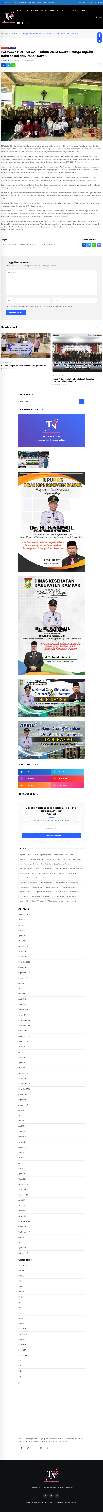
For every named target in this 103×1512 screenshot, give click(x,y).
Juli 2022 (21, 1158)
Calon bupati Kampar (53, 859)
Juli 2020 (21, 1200)
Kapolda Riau (72, 873)
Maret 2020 (22, 1211)
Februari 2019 (23, 1253)
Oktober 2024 (23, 1031)
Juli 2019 (21, 1242)
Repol (21, 901)
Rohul (20, 1371)
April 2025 (22, 999)
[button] (96, 327)
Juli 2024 (21, 1047)
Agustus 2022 (23, 1153)
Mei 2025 (21, 994)
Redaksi (6, 60)
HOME (19, 11)
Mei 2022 (21, 1168)
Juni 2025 (21, 988)
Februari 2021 (23, 1195)
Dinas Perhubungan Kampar (29, 864)
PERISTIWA (71, 11)
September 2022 (24, 1147)
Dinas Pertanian (46, 864)
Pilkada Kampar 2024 (52, 887)
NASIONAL (44, 11)
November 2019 (24, 1221)
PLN (55, 892)
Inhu (19, 1308)
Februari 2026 (23, 946)
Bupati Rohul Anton (36, 859)
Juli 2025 (21, 983)
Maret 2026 (22, 941)
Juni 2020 (21, 1205)
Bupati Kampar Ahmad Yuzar (63, 855)
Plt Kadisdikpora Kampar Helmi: (30, 896)
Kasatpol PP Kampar (26, 878)
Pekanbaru (22, 1339)
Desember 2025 (24, 957)
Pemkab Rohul (24, 887)
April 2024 (22, 1063)
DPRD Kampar (24, 873)
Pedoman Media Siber (49, 1488)
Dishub (37, 869)
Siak (19, 1376)
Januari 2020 (22, 1216)
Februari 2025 (23, 1010)
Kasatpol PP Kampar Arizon (45, 878)
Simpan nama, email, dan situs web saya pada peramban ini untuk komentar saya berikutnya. (41, 307)
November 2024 (24, 1026)
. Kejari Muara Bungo (9, 244)
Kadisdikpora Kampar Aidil (47, 873)
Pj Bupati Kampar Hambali (42, 892)
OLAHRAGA (83, 11)
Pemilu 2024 (34, 882)
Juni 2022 (21, 1163)
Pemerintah (23, 882)
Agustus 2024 (23, 1041)
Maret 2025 (22, 1004)
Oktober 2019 (23, 1227)
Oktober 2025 (23, 967)
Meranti (21, 1323)
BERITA (3, 362)
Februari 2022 (23, 1184)
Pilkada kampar (37, 887)
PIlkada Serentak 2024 (69, 887)
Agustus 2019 (23, 1237)
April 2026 (22, 936)
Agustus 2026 (23, 914)
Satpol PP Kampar (38, 901)
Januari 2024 (22, 1078)
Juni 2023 (21, 1116)
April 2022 (22, 1174)
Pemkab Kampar (61, 882)
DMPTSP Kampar (61, 869)
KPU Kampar (72, 878)
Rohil (20, 1366)
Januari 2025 (22, 1015)
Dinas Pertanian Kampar (62, 864)
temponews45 (73, 1502)
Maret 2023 (22, 1131)
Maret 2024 (22, 1068)
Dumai (20, 1286)
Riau (27, 901)
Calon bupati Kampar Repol (72, 859)
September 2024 (24, 1036)
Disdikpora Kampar (26, 869)
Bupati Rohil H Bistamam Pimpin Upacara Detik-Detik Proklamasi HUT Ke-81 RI (37, 2)
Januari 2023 (22, 1142)
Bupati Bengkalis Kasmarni (42, 855)
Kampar (9, 362)
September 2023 (24, 1100)
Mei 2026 (21, 930)
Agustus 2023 (23, 1105)
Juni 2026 (21, 925)
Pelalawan (22, 1345)
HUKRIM (34, 11)
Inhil (19, 1302)
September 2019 (24, 1232)
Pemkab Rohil (74, 882)
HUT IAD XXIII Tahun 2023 (48, 244)
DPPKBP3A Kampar (76, 869)
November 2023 (24, 1089)
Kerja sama (61, 878)
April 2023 (22, 1126)
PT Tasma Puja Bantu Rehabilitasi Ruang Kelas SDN (23, 366)
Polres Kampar (72, 896)
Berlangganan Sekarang (51, 835)
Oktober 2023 (23, 1094)
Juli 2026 (21, 920)
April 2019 (22, 1248)
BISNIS (26, 11)
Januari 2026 (22, 951)
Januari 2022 (22, 1190)
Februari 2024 (23, 1073)
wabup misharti (71, 901)
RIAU (62, 11)
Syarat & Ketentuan (66, 1488)
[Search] (96, 17)
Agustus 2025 (23, 978)
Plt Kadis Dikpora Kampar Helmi (70, 892)
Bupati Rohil (23, 859)
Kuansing (21, 1318)
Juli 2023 (21, 1110)
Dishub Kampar (48, 869)
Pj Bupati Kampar (25, 892)
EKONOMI (54, 11)
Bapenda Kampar (25, 855)
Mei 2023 (21, 1121)
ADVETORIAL (23, 1265)
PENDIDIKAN (22, 23)
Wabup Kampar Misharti (55, 901)
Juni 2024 (21, 1052)
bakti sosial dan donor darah (28, 244)
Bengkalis (21, 1271)
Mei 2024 (21, 1057)
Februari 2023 (23, 1137)
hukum (34, 873)
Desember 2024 (24, 1020)
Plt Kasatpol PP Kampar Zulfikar (53, 896)
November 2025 (24, 962)
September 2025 (24, 973)
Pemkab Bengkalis (47, 882)
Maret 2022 (22, 1179)
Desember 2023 (24, 1084)
